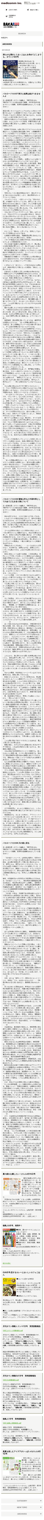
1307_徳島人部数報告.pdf (12, 1423)
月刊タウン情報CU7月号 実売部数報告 (19, 1376)
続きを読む (7, 1263)
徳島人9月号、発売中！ (12, 1225)
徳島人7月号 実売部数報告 (14, 1419)
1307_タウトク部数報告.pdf (13, 1331)
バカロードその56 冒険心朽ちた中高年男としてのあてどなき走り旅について (21, 500)
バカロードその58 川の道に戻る (16, 843)
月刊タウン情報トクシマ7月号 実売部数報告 (22, 1326)
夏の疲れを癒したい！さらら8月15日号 (19, 1174)
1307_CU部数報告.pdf (11, 1380)
